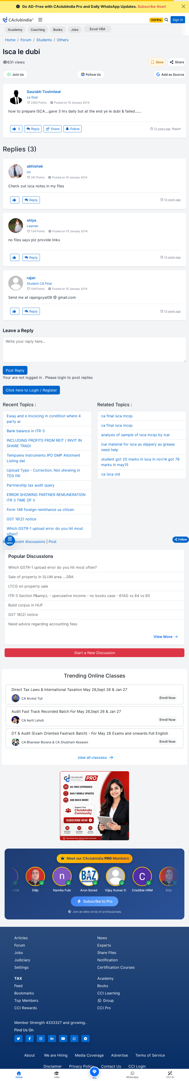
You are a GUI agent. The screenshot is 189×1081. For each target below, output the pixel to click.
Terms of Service (150, 1055)
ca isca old (110, 474)
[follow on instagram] (41, 1038)
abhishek (35, 166)
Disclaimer (53, 1066)
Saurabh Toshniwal (44, 91)
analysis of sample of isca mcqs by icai (135, 434)
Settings (21, 967)
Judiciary (22, 960)
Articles (21, 938)
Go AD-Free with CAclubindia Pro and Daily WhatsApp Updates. (94, 6)
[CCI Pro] (94, 805)
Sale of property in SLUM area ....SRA (41, 576)
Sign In (178, 20)
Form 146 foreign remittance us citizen (40, 509)
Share (54, 129)
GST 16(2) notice (21, 519)
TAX (18, 978)
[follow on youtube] (63, 1038)
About (29, 1055)
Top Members (26, 1000)
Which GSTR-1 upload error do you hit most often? (52, 567)
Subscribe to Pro (97, 901)
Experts (104, 945)
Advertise (119, 1055)
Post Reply (15, 370)
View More (163, 636)
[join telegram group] (85, 1038)
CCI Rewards (25, 1008)
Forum (19, 945)
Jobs (75, 30)
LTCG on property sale (28, 586)
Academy (15, 30)
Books (58, 30)
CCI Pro (104, 1008)
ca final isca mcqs (117, 416)
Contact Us (111, 1066)
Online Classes (94, 675)
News (102, 938)
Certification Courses (116, 967)
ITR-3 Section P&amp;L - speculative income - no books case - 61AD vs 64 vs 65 (79, 595)
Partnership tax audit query (30, 485)
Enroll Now (167, 698)
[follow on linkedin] (52, 1038)
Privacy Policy (81, 1066)
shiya (31, 220)
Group (108, 1000)
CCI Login (137, 1066)
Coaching (38, 30)
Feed (18, 985)
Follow (74, 129)
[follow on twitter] (18, 1038)
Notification (107, 960)
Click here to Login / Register (31, 390)
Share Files (106, 952)
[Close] (183, 6)
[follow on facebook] (30, 1038)
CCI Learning (108, 993)
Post (52, 541)
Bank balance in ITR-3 (26, 431)
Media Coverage (89, 1055)
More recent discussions (24, 541)
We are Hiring (56, 1055)
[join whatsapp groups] (74, 1038)
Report (176, 128)
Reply (35, 129)
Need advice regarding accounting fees (42, 624)
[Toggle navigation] (40, 19)
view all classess (92, 757)
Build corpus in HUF (25, 605)
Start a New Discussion (94, 652)
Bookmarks (24, 993)
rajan (31, 277)
